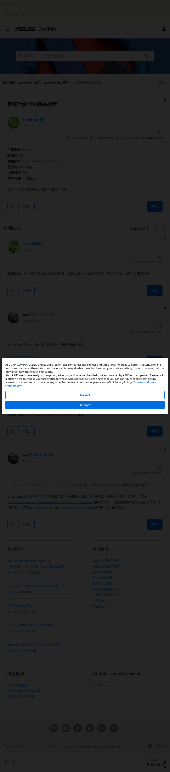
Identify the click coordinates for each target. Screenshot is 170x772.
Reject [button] (85, 395)
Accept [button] (85, 405)
